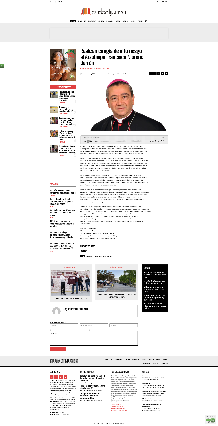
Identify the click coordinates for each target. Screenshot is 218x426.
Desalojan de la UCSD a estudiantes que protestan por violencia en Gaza (117, 295)
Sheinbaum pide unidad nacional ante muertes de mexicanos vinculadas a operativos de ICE (62, 246)
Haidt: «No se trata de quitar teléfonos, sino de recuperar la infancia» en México (61, 201)
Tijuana (62, 142)
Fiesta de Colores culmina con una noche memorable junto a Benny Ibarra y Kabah (154, 297)
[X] (155, 73)
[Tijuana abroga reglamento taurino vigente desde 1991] (54, 109)
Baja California (64, 113)
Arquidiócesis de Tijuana (97, 74)
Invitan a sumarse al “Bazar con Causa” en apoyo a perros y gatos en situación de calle (67, 135)
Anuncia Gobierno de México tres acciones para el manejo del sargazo (62, 212)
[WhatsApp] (162, 73)
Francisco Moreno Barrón (104, 256)
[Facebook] (151, 73)
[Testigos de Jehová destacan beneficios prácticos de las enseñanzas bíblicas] (54, 120)
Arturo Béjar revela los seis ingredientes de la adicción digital (63, 191)
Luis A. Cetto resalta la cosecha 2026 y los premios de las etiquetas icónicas (155, 306)
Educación (62, 102)
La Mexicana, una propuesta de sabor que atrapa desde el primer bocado (154, 289)
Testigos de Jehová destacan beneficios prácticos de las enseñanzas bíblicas (66, 121)
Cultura (62, 155)
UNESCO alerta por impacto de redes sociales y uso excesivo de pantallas (62, 223)
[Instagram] (56, 377)
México (52, 206)
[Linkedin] (166, 73)
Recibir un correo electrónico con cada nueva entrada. (104, 330)
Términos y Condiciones (119, 410)
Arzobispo (90, 256)
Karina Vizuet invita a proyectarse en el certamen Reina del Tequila (154, 282)
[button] (146, 21)
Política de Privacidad (118, 408)
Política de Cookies (117, 406)
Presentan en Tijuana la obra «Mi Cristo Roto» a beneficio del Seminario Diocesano (67, 149)
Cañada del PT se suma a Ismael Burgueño (71, 298)
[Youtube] (65, 377)
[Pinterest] (158, 73)
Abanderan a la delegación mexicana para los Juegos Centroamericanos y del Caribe (61, 235)
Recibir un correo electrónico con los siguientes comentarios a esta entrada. (70, 330)
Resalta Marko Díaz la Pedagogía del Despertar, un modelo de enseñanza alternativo (67, 96)
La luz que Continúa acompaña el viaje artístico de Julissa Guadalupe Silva (155, 275)
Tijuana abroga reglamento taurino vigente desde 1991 (66, 109)
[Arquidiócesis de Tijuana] (81, 74)
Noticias (106, 68)
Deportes (53, 240)
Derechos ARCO (116, 404)
